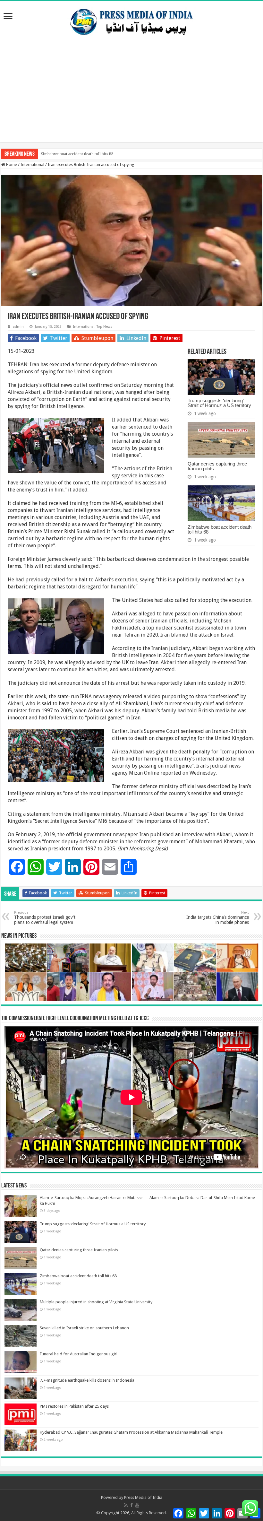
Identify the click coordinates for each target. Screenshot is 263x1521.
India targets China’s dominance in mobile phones (217, 917)
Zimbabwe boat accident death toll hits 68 (77, 153)
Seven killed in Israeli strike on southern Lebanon (84, 1327)
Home (11, 164)
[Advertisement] (131, 97)
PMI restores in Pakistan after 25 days (74, 1406)
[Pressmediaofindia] (131, 20)
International (32, 164)
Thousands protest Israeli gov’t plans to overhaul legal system (44, 917)
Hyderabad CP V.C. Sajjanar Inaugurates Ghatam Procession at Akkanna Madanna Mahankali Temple (131, 1432)
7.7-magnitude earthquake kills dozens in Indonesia (87, 1380)
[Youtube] (137, 1505)
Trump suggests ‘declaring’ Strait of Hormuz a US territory (219, 403)
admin (18, 327)
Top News (104, 327)
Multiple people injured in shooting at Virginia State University (96, 1301)
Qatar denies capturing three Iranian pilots (217, 466)
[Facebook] (131, 1505)
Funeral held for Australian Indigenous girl (78, 1354)
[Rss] (125, 1505)
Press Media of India (143, 1497)
